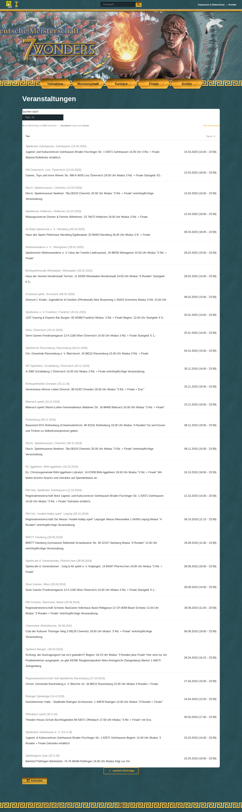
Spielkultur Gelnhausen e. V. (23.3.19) (49, 732)
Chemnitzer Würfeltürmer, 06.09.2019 (49, 625)
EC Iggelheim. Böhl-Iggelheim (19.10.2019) (52, 466)
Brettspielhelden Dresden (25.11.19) (48, 383)
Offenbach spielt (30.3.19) (41, 714)
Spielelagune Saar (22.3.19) (43, 755)
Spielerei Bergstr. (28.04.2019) (44, 649)
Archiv (187, 84)
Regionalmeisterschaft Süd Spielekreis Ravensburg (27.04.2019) (65, 678)
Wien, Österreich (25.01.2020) (44, 330)
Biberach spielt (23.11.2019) (43, 401)
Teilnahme (55, 84)
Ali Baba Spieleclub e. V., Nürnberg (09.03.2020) (55, 229)
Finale (154, 84)
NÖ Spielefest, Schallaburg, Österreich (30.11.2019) (58, 365)
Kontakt (232, 4)
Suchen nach (30, 111)
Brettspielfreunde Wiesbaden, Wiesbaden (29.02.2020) (59, 270)
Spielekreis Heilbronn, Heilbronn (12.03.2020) (53, 211)
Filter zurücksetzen (211, 126)
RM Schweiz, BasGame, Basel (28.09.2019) (53, 602)
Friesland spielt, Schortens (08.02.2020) (50, 294)
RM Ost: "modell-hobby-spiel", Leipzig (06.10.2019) (57, 513)
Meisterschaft (88, 84)
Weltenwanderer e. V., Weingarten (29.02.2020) (55, 247)
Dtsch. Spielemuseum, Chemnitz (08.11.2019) (54, 443)
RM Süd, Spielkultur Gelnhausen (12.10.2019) (54, 490)
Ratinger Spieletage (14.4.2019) (45, 696)
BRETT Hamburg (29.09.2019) (44, 537)
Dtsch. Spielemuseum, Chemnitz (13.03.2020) (54, 187)
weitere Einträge (121, 771)
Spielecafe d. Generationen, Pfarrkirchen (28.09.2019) (59, 560)
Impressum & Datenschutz (211, 4)
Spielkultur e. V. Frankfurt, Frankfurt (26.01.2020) (56, 312)
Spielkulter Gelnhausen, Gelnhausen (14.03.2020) (56, 146)
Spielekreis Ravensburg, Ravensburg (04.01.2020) (57, 348)
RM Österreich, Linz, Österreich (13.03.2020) (53, 169)
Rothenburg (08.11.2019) (41, 419)
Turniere (121, 84)
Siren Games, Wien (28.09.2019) (46, 584)
